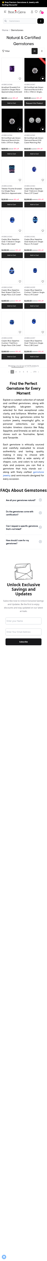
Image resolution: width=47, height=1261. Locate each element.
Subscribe (23, 642)
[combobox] (19, 21)
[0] (40, 11)
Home (5, 30)
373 (34, 372)
